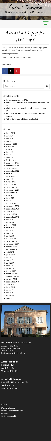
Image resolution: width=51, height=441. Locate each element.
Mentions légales (8, 408)
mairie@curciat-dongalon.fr (15, 353)
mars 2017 (10, 266)
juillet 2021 (10, 198)
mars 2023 (10, 158)
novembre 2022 (12, 166)
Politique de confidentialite (12, 411)
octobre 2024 (11, 144)
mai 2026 (9, 139)
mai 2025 (9, 141)
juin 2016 (9, 290)
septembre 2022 (12, 171)
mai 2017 (9, 260)
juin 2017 (9, 258)
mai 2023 (9, 155)
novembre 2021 (12, 190)
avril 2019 (10, 223)
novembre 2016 (12, 277)
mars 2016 (10, 298)
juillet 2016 (10, 287)
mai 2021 (9, 201)
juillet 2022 (10, 177)
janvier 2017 (11, 271)
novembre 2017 (12, 244)
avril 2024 (10, 147)
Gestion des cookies (9, 416)
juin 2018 (9, 231)
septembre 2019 (12, 217)
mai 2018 (9, 233)
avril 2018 (10, 236)
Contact (4, 413)
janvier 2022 (11, 185)
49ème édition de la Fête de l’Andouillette (22, 119)
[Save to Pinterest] (17, 71)
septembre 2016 (12, 282)
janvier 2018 (11, 239)
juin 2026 (9, 136)
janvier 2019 (11, 225)
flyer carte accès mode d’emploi (21, 57)
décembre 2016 (12, 274)
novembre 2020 (12, 206)
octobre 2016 (11, 279)
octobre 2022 (11, 168)
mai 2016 (9, 293)
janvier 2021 (11, 204)
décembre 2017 (12, 241)
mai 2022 (9, 179)
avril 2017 (10, 263)
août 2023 (10, 150)
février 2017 (11, 268)
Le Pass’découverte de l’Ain (17, 100)
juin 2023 (9, 152)
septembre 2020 (12, 209)
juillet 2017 (10, 255)
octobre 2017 (11, 247)
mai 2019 (9, 220)
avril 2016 (10, 295)
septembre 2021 (12, 193)
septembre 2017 (12, 250)
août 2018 (10, 228)
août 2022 (10, 174)
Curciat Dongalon (25, 7)
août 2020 (10, 212)
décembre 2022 (12, 163)
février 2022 (11, 182)
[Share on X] (11, 71)
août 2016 (10, 285)
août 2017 (10, 252)
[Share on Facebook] (5, 71)
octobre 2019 (11, 214)
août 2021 (10, 195)
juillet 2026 (10, 133)
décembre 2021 (12, 187)
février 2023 (11, 160)
